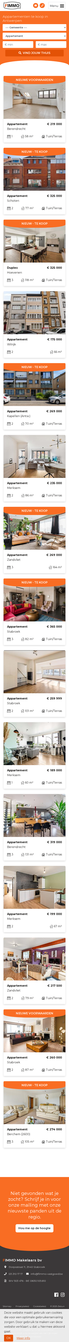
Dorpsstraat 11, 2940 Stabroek (27, 1267)
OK (8, 1338)
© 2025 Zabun (57, 1306)
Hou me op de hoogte (34, 1228)
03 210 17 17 (16, 1273)
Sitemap (7, 1306)
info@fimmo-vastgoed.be (47, 1273)
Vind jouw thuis (36, 53)
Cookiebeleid (39, 1306)
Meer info (23, 1338)
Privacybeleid (22, 1306)
